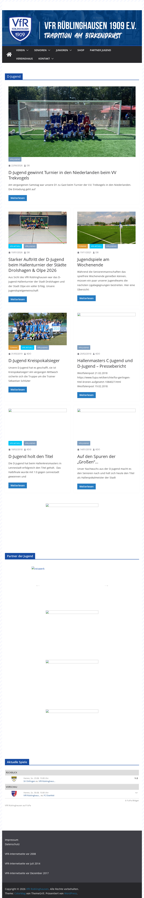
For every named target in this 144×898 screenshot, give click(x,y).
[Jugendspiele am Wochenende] (106, 228)
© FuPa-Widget (132, 800)
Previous (37, 583)
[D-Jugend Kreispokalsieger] (37, 329)
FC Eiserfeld (49, 795)
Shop (80, 50)
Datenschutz (12, 844)
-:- (136, 792)
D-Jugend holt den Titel (30, 456)
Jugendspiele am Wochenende (93, 262)
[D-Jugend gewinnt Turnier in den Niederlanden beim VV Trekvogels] (71, 121)
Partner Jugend (100, 50)
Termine (82, 246)
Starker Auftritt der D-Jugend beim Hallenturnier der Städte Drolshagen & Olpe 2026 (37, 264)
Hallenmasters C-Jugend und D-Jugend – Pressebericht (105, 363)
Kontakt (44, 58)
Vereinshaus (24, 58)
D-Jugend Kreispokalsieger (34, 360)
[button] (27, 50)
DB (28, 165)
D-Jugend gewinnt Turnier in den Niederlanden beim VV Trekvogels (62, 175)
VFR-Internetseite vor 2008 (20, 854)
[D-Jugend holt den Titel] (37, 425)
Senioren (40, 50)
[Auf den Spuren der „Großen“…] (106, 425)
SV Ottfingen (29, 781)
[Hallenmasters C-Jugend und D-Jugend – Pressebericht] (106, 329)
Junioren (62, 50)
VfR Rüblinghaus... (47, 781)
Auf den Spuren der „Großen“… (96, 459)
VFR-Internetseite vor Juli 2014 (22, 863)
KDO (29, 353)
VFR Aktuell (15, 246)
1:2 (136, 778)
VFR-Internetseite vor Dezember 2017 (27, 873)
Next (105, 583)
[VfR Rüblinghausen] (72, 13)
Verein (20, 50)
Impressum (11, 839)
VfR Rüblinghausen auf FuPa (18, 805)
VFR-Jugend (15, 159)
